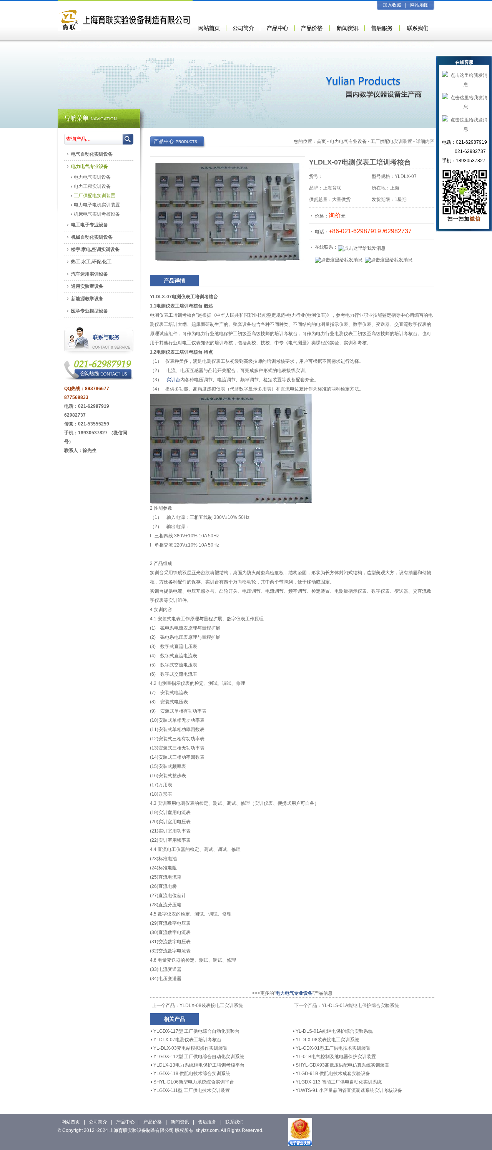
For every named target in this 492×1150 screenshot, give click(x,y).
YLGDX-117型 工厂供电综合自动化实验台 (196, 1031)
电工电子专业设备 (89, 225)
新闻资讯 (180, 1122)
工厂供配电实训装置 (391, 141)
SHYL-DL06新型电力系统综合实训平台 (193, 1082)
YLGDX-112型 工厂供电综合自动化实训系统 (198, 1056)
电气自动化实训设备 (92, 154)
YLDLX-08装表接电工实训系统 (211, 1005)
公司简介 (98, 1122)
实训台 (173, 379)
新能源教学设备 (87, 298)
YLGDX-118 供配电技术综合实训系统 (191, 1073)
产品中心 (125, 1122)
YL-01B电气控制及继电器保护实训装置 (336, 1056)
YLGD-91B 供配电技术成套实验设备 (333, 1073)
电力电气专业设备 (348, 141)
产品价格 (152, 1122)
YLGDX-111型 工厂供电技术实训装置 (191, 1090)
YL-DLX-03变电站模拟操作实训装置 (190, 1048)
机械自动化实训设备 (92, 237)
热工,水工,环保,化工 (91, 261)
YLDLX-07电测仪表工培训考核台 (187, 1039)
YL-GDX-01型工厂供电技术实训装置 (333, 1048)
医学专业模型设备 (89, 311)
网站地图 (419, 5)
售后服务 (207, 1122)
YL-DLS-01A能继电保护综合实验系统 (360, 1005)
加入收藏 (392, 5)
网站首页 (71, 1122)
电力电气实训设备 (92, 177)
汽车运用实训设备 (89, 274)
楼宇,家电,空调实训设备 (95, 249)
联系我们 (234, 1122)
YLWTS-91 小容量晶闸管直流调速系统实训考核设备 (349, 1090)
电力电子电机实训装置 (97, 205)
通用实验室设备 (87, 286)
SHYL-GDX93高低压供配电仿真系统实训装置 (342, 1065)
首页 (321, 141)
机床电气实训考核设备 (97, 214)
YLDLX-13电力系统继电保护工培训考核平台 (198, 1065)
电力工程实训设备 (92, 186)
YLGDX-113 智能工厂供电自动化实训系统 (339, 1082)
